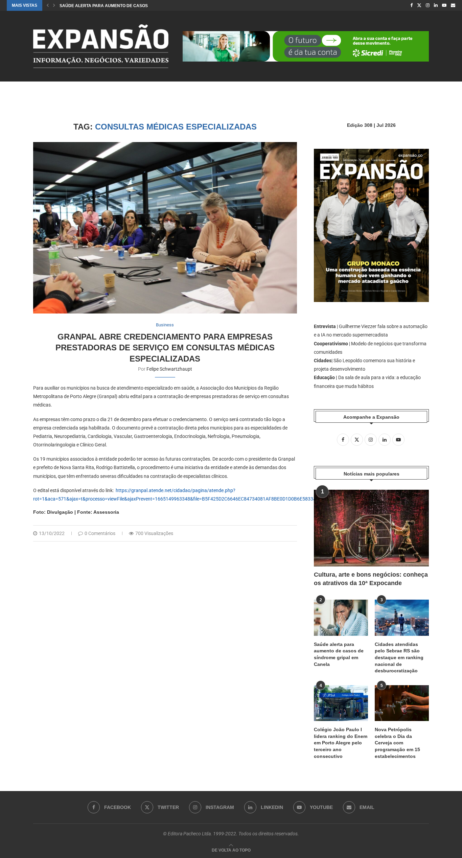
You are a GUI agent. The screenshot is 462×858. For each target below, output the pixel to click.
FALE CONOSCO (278, 91)
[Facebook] (411, 5)
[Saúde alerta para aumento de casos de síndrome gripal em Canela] (341, 618)
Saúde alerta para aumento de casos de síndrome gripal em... (132, 5)
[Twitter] (419, 5)
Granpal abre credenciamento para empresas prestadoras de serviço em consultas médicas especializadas (165, 347)
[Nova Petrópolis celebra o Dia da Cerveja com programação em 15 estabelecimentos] (402, 703)
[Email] (453, 5)
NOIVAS (63, 91)
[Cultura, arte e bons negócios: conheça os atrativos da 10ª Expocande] (371, 528)
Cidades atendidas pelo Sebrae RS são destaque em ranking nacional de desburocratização (399, 657)
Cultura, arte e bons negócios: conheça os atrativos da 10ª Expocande (371, 578)
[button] (47, 5)
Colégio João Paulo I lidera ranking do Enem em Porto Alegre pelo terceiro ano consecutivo (340, 743)
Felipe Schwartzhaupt (169, 369)
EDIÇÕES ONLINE (143, 91)
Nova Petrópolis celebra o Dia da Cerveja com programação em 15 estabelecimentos (397, 743)
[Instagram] (428, 5)
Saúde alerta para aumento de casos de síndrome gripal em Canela (339, 654)
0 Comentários (100, 533)
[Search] (425, 91)
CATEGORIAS (98, 91)
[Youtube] (444, 5)
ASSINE (244, 91)
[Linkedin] (436, 5)
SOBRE (219, 91)
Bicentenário (186, 91)
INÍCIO (39, 91)
